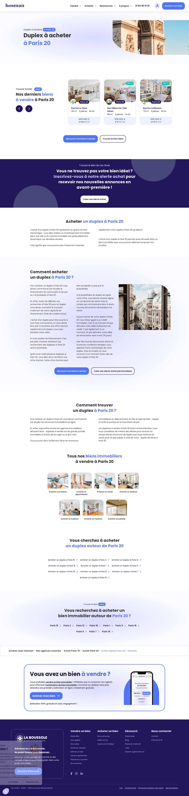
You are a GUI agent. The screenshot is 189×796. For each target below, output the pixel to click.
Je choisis (32, 782)
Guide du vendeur (78, 748)
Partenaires (129, 736)
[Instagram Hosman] (76, 774)
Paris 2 (67, 625)
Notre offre (75, 736)
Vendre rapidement (79, 755)
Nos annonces (103, 736)
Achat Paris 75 (72, 650)
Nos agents (75, 740)
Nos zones (75, 744)
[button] (5, 791)
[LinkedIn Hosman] (81, 774)
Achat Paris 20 (90, 650)
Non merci (12, 782)
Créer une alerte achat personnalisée (113, 371)
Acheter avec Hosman (21, 650)
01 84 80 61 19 (142, 5)
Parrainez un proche (79, 759)
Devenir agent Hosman (134, 752)
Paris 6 (80, 631)
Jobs (127, 748)
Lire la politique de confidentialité (19, 772)
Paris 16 (132, 625)
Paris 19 (106, 631)
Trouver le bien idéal (113, 138)
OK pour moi (51, 782)
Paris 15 (54, 625)
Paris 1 (106, 625)
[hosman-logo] (15, 6)
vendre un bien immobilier (59, 682)
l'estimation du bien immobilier (61, 685)
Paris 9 (119, 625)
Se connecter (76, 763)
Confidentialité (130, 788)
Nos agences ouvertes (48, 650)
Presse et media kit (133, 744)
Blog (127, 740)
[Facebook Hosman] (71, 774)
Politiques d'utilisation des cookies (150, 788)
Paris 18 (94, 625)
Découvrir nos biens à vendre (80, 138)
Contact (154, 736)
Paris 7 (93, 631)
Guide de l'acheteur (105, 744)
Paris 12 (80, 625)
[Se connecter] (157, 6)
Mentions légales (171, 788)
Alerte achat (102, 740)
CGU (121, 788)
